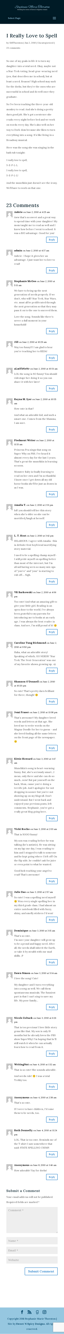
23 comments (13, 48)
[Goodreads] (37, 1312)
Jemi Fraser (21, 712)
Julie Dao (20, 891)
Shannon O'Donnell (26, 681)
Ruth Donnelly (23, 1130)
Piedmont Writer (24, 440)
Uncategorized (45, 42)
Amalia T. (20, 504)
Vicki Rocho (22, 829)
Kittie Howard (23, 758)
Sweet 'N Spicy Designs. (30, 1323)
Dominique (21, 930)
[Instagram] (44, 1312)
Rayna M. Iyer (23, 399)
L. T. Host (20, 535)
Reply (52, 239)
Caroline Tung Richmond (30, 642)
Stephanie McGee (25, 281)
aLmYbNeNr (22, 368)
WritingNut (21, 1064)
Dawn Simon (22, 973)
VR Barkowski (23, 592)
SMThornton (16, 42)
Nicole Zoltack (23, 1017)
